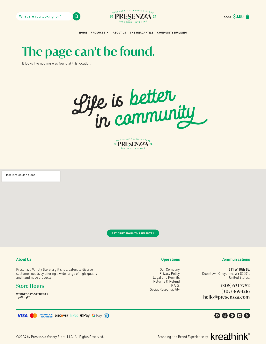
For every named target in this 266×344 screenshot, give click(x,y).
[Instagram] (225, 315)
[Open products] (107, 32)
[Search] (76, 16)
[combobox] (44, 16)
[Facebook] (217, 315)
